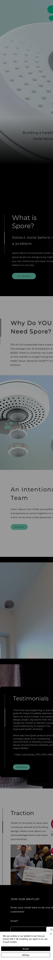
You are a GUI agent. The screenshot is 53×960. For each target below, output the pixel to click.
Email (14, 921)
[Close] (49, 935)
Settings (25, 955)
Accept (26, 948)
